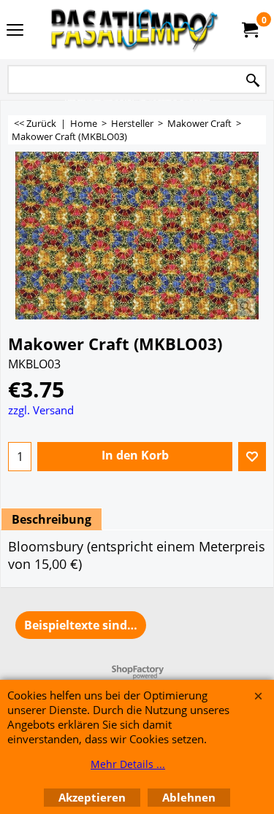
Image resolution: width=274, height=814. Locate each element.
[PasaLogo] (134, 30)
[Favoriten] (252, 456)
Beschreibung (51, 519)
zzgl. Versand (41, 410)
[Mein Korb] (249, 30)
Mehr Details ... (128, 764)
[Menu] (15, 30)
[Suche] (252, 80)
